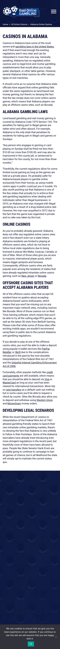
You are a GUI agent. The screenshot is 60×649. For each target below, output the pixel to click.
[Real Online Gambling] (21, 11)
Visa (46, 379)
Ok (30, 644)
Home (5, 24)
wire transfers (13, 389)
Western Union (45, 400)
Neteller (7, 352)
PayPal (46, 348)
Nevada (42, 276)
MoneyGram (14, 403)
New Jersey (27, 276)
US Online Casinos (19, 24)
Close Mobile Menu (52, 11)
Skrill (18, 352)
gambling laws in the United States (34, 46)
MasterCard (9, 382)
